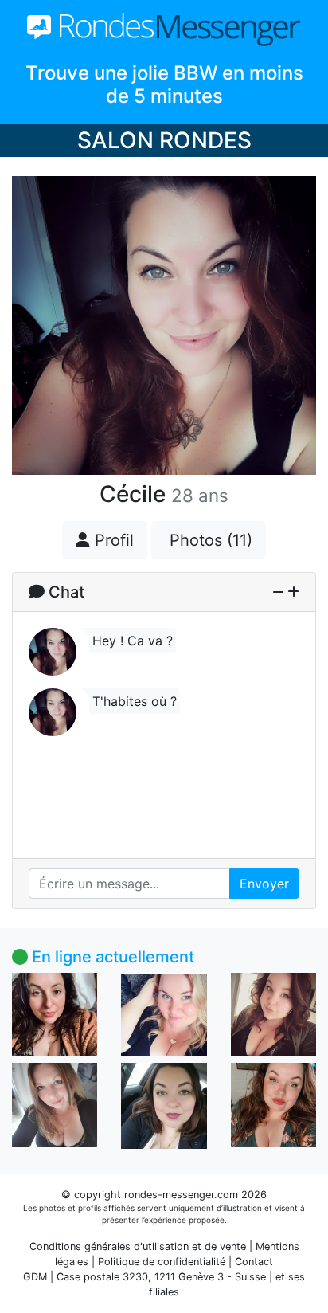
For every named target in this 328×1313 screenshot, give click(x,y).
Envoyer (264, 884)
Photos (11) (208, 540)
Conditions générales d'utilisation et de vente (137, 1246)
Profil (112, 540)
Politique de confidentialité (161, 1262)
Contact (254, 1262)
